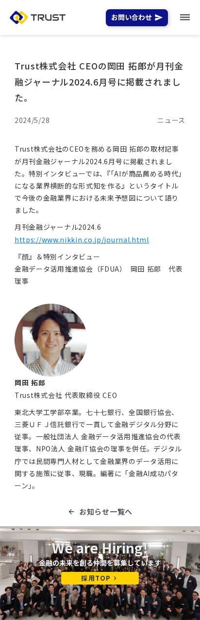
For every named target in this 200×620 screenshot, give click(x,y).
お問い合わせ (131, 17)
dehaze (185, 17)
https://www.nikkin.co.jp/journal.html (82, 239)
